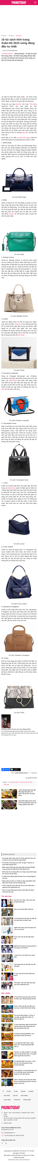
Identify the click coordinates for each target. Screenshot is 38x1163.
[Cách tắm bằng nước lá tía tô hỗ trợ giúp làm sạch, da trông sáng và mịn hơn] (9, 804)
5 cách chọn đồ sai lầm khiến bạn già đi (24, 974)
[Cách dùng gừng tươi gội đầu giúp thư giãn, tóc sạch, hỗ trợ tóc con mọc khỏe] (9, 793)
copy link (34, 773)
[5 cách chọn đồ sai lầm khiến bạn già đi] (7, 976)
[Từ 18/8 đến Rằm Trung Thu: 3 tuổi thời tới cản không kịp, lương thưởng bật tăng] (7, 1064)
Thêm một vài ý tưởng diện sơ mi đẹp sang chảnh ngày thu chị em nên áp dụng (19, 872)
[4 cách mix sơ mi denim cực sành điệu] (7, 958)
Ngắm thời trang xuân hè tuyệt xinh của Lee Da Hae (25, 928)
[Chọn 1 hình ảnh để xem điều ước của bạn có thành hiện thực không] (7, 1009)
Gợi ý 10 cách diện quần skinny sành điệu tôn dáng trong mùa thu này (18, 891)
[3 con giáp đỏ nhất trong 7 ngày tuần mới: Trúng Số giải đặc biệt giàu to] (7, 1046)
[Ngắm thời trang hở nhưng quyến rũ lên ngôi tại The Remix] (7, 949)
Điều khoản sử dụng (14, 1159)
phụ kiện (18, 104)
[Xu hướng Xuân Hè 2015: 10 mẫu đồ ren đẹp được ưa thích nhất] (7, 921)
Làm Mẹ (23, 1091)
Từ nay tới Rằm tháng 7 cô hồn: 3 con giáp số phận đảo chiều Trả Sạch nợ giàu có (24, 1017)
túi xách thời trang (23, 137)
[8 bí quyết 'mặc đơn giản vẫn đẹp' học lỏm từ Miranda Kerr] (7, 986)
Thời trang (11, 35)
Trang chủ (3, 35)
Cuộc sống (7, 1099)
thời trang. (21, 335)
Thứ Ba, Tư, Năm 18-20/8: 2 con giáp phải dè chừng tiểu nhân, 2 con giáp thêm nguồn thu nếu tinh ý (25, 1053)
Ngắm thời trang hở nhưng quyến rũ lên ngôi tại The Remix (25, 947)
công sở (17, 324)
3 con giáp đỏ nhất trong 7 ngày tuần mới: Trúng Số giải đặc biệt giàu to (24, 1044)
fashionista (13, 380)
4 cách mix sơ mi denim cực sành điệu (24, 956)
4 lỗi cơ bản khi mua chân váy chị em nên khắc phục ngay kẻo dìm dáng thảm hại (18, 886)
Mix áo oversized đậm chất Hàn (23, 909)
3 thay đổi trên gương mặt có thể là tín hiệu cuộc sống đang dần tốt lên (25, 997)
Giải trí (15, 1095)
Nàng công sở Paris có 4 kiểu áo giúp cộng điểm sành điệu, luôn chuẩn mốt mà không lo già (19, 881)
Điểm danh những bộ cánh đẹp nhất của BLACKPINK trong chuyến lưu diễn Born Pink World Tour (18, 868)
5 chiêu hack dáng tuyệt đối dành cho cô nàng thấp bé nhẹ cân (19, 877)
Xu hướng (18, 35)
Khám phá (17, 1099)
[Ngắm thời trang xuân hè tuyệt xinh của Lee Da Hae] (7, 930)
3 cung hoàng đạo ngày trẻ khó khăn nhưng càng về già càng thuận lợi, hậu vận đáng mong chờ (25, 1026)
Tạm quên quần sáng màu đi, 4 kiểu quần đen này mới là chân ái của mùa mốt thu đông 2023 (19, 859)
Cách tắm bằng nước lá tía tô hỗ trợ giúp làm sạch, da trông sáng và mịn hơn (27, 802)
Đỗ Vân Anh (33, 778)
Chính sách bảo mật (24, 1159)
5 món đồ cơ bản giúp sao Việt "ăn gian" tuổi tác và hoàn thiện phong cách (18, 863)
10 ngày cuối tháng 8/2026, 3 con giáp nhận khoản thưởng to (24, 1034)
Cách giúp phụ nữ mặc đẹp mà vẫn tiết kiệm (25, 965)
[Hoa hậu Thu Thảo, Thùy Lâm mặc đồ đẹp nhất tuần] (7, 903)
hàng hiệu (6, 784)
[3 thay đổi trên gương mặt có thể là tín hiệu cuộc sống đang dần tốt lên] (7, 1000)
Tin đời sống (27, 1099)
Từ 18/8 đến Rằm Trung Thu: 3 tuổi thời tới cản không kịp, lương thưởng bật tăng (24, 1063)
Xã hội (9, 1091)
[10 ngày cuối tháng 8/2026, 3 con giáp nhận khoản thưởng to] (7, 1037)
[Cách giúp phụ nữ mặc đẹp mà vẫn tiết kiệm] (7, 967)
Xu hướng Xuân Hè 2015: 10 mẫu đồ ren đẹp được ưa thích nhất (25, 919)
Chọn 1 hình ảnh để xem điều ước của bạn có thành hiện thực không (24, 1007)
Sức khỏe (7, 1095)
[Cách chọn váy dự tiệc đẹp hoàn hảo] (7, 940)
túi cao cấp (12, 214)
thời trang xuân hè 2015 (26, 782)
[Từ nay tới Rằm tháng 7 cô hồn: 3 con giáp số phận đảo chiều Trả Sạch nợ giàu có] (7, 1018)
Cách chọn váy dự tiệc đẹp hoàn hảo (24, 937)
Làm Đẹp (30, 1091)
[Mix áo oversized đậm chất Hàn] (7, 912)
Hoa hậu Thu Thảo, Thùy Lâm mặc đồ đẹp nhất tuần (24, 901)
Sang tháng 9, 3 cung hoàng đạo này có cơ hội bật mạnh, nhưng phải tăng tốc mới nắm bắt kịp (25, 1072)
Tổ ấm (16, 1091)
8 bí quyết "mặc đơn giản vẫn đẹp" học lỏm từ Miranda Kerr (24, 983)
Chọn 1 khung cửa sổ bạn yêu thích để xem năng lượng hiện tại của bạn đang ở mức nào (25, 1081)
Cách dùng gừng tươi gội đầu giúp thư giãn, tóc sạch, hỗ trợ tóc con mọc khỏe (27, 792)
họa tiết (4, 389)
